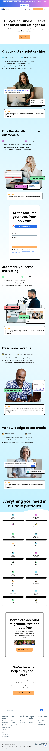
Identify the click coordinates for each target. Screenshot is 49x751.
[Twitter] (38, 744)
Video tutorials (5, 733)
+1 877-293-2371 (12, 744)
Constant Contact (41, 724)
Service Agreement (26, 251)
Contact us (4, 721)
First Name (14, 233)
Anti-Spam (12, 749)
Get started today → (24, 649)
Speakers (31, 722)
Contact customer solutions (23, 693)
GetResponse (41, 720)
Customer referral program (14, 723)
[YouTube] (40, 744)
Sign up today (24, 37)
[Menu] (46, 9)
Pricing (24, 9)
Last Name (14, 237)
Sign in (30, 9)
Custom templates (4, 730)
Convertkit (40, 722)
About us (13, 719)
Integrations (22, 722)
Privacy (3, 749)
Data (7, 749)
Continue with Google (24, 226)
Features (18, 9)
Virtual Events (5, 722)
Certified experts (6, 734)
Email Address (15, 242)
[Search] (41, 710)
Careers (13, 720)
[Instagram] (42, 744)
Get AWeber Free (38, 9)
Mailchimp (40, 719)
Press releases (32, 721)
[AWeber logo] (5, 9)
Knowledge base (6, 727)
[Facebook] (36, 744)
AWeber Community (4, 725)
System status (5, 736)
